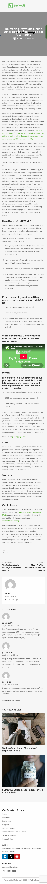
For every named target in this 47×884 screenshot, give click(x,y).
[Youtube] (17, 856)
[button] (34, 4)
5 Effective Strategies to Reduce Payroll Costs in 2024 (22, 791)
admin (8, 593)
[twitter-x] (9, 600)
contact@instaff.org (10, 867)
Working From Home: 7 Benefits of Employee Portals (19, 749)
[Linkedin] (5, 856)
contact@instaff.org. (10, 521)
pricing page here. (19, 437)
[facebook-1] (5, 600)
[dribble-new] (13, 600)
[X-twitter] (11, 856)
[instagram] (17, 600)
